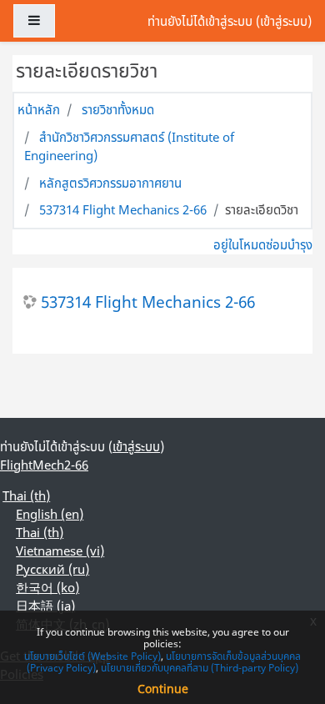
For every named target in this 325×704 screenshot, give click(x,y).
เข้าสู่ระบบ (284, 21)
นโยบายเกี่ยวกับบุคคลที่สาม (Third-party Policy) (199, 668)
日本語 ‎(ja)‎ (45, 605)
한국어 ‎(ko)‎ (47, 587)
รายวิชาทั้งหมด (118, 109)
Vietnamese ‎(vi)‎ (60, 550)
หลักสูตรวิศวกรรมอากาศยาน (110, 182)
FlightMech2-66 (44, 464)
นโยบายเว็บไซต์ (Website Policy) (92, 656)
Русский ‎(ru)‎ (52, 569)
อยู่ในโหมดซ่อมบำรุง (262, 244)
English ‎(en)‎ (49, 513)
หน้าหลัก (39, 109)
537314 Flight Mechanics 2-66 (123, 209)
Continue (163, 688)
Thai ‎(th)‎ (26, 495)
